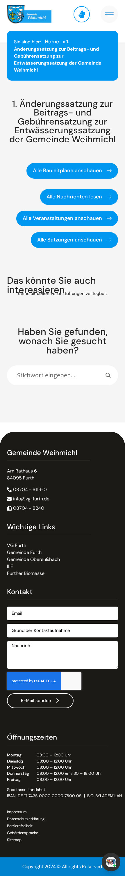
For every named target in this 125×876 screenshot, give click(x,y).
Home (52, 41)
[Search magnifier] (108, 375)
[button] (25, 508)
